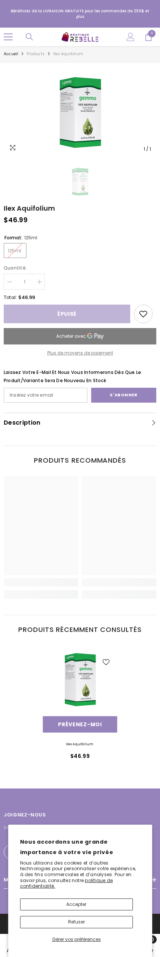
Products (36, 54)
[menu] (8, 36)
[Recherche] (29, 36)
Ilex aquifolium (80, 744)
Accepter (76, 904)
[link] (143, 314)
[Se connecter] (131, 37)
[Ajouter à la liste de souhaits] (106, 662)
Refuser (76, 922)
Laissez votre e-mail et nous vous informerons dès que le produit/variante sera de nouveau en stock (72, 376)
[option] (80, 111)
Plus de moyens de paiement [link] (80, 353)
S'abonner (123, 395)
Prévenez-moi (80, 724)
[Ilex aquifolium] (80, 678)
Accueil (11, 54)
